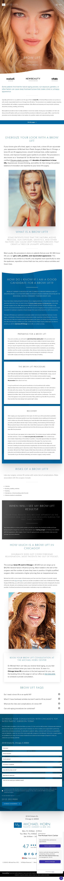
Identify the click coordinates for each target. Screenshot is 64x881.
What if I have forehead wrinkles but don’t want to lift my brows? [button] (27, 699)
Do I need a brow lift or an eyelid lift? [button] (17, 695)
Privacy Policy (17, 795)
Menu (60, 4)
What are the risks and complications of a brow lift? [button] (23, 704)
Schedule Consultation (10, 804)
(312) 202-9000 (42, 790)
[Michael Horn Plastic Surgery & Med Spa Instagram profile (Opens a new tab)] (25, 854)
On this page (31, 122)
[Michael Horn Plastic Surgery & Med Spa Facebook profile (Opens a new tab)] (29, 854)
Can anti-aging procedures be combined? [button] (19, 709)
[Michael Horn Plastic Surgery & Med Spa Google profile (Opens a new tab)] (33, 854)
